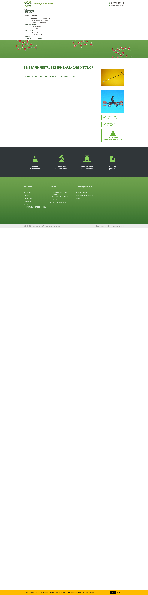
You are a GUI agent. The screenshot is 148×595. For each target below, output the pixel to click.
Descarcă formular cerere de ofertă (113, 117)
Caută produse (36, 29)
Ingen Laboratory (39, 4)
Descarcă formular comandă (113, 124)
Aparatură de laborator (61, 167)
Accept (113, 592)
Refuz (120, 592)
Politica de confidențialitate (84, 195)
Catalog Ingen (28, 198)
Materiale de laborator (35, 167)
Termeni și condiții (81, 192)
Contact (28, 13)
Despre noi (27, 192)
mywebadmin (120, 226)
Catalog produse (113, 167)
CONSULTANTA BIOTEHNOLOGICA (36, 38)
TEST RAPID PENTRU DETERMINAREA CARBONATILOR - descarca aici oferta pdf (50, 76)
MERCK (26, 204)
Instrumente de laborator (87, 167)
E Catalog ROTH (36, 35)
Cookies (78, 198)
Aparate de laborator (38, 23)
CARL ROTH (29, 31)
